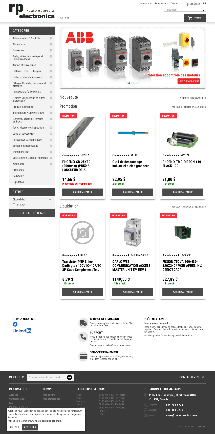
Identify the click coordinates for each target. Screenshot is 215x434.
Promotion (18, 170)
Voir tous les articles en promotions (188, 107)
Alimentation (19, 44)
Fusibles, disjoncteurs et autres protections (29, 99)
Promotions (146, 3)
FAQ (11, 403)
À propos (13, 395)
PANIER (197, 17)
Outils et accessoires (24, 133)
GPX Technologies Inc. (196, 426)
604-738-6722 (174, 404)
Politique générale (19, 407)
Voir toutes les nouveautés (193, 98)
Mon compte (49, 395)
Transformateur (21, 151)
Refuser (14, 427)
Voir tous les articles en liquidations (189, 206)
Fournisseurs (161, 3)
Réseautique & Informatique (27, 139)
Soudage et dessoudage (25, 145)
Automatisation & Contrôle (26, 38)
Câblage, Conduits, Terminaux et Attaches (29, 85)
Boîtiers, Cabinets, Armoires (27, 77)
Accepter (30, 427)
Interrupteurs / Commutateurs (28, 112)
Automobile (19, 164)
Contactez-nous (191, 377)
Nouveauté (18, 176)
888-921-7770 (174, 410)
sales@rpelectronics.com (118, 345)
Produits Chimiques (23, 106)
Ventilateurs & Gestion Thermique (30, 157)
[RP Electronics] (32, 17)
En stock (21, 204)
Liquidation (18, 182)
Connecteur (19, 50)
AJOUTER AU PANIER (83, 192)
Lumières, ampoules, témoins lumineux (28, 120)
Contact (175, 3)
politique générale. (52, 421)
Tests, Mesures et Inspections (28, 127)
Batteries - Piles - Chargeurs (27, 71)
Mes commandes (51, 399)
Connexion (195, 4)
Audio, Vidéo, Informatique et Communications (28, 58)
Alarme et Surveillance (24, 65)
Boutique (64, 17)
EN (204, 3)
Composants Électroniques (27, 92)
